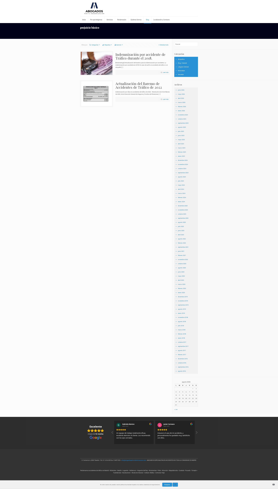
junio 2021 (181, 251)
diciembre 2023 (183, 206)
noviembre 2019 (183, 301)
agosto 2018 (182, 321)
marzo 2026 (181, 102)
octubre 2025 (182, 119)
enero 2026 (181, 111)
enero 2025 (181, 156)
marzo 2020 (181, 284)
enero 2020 (181, 292)
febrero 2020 (182, 288)
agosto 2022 (182, 239)
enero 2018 (181, 338)
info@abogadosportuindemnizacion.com (133, 460)
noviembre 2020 (183, 259)
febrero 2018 (182, 334)
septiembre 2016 (183, 367)
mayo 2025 (181, 139)
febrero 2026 (182, 106)
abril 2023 (181, 235)
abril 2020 (181, 280)
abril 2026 (181, 98)
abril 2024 (181, 189)
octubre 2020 (182, 263)
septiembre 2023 (183, 218)
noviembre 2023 (183, 210)
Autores (118, 45)
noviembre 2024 (183, 164)
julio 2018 (181, 325)
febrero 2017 (182, 354)
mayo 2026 (181, 94)
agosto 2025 (182, 127)
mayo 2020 (181, 276)
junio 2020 (181, 272)
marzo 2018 (181, 330)
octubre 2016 (182, 363)
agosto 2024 (182, 177)
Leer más (165, 72)
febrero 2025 (182, 152)
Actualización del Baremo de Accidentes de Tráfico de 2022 (138, 85)
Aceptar (167, 485)
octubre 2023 (182, 214)
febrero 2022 (182, 243)
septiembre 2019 (183, 305)
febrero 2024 (182, 197)
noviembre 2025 (183, 115)
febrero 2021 (182, 255)
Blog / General (182, 63)
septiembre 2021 (183, 247)
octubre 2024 (182, 168)
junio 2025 (181, 135)
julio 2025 (181, 131)
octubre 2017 (182, 342)
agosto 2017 (182, 350)
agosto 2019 (182, 309)
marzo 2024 (181, 193)
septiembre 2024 (183, 173)
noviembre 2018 (183, 317)
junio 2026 (181, 90)
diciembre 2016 (183, 359)
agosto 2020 (182, 268)
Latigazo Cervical (183, 67)
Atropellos (181, 59)
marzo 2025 (181, 148)
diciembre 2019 (183, 297)
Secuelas (181, 74)
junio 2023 (181, 230)
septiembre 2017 (183, 346)
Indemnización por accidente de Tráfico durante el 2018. (140, 56)
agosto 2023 (182, 222)
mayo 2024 (181, 185)
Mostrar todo (164, 45)
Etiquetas (107, 45)
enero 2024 (181, 201)
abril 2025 (181, 144)
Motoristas (181, 70)
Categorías (94, 45)
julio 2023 (181, 226)
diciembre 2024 (183, 160)
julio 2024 (181, 181)
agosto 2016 (182, 371)
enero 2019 (181, 313)
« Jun (176, 409)
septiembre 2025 (183, 123)
